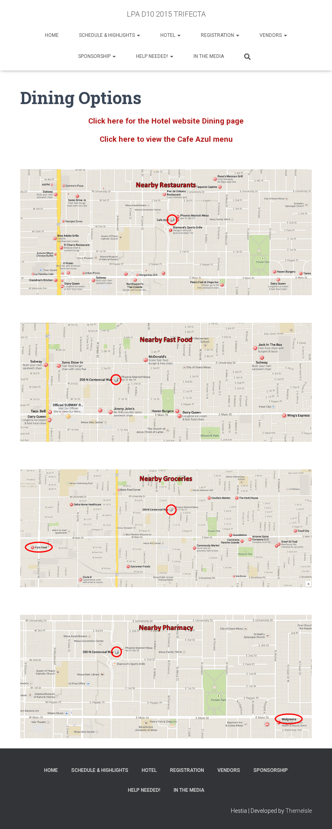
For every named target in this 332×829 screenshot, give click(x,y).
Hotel (168, 35)
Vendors (271, 35)
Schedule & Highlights (107, 35)
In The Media (209, 56)
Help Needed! (152, 56)
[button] (138, 35)
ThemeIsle (298, 811)
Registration (218, 35)
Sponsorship (95, 56)
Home (52, 35)
